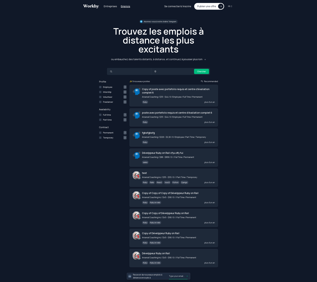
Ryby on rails (155, 202)
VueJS (167, 182)
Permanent (108, 132)
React (159, 182)
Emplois (125, 6)
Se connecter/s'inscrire (177, 6)
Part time (107, 119)
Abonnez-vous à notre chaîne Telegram (160, 21)
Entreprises (110, 6)
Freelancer (108, 102)
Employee (107, 87)
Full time (107, 114)
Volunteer (107, 97)
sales (145, 162)
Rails (152, 182)
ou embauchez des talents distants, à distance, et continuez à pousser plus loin (157, 59)
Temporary (108, 137)
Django (184, 182)
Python (175, 182)
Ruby (145, 102)
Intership (107, 92)
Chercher (201, 71)
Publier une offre (206, 6)
